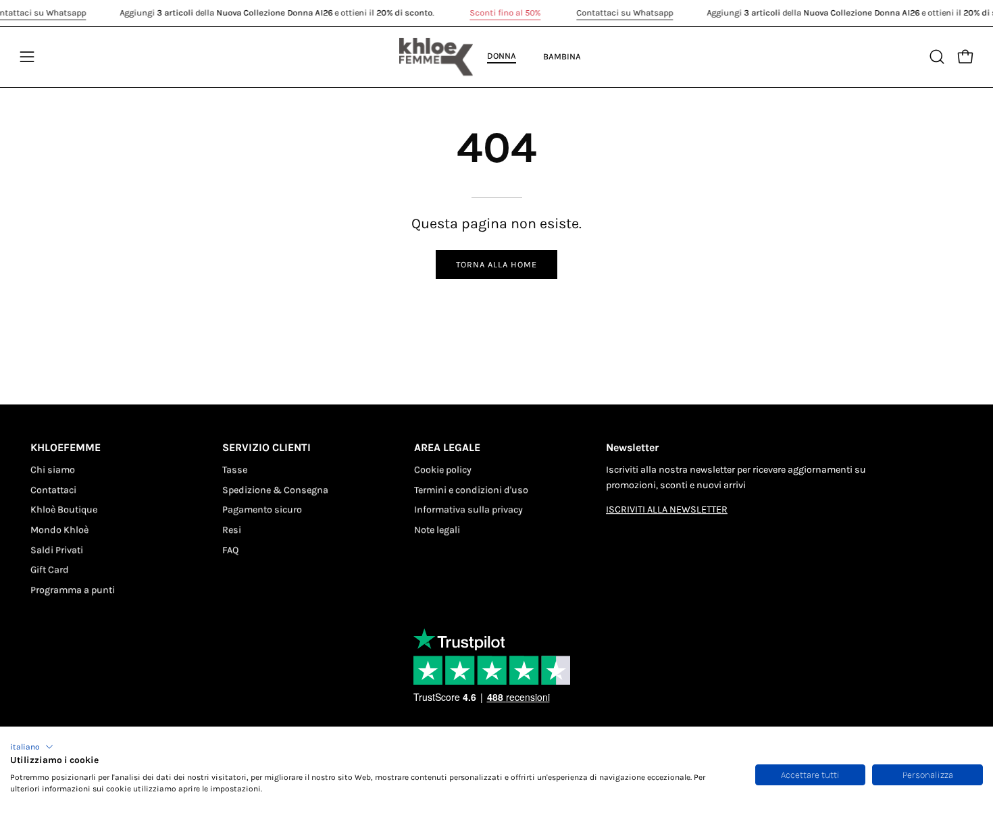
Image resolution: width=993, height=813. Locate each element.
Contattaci (53, 490)
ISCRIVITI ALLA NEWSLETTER (667, 510)
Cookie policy (443, 469)
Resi (231, 529)
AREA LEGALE (447, 447)
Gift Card (49, 570)
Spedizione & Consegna (275, 490)
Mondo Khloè (59, 529)
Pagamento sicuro (262, 510)
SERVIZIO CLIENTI (266, 447)
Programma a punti (72, 590)
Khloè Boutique (63, 510)
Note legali (437, 529)
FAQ (230, 550)
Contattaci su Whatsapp (624, 12)
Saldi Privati (56, 550)
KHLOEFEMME (65, 447)
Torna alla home (496, 264)
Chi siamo (52, 469)
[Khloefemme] (436, 57)
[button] (31, 746)
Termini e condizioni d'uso (471, 490)
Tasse (234, 469)
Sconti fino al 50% (504, 12)
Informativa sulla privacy (468, 510)
